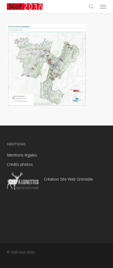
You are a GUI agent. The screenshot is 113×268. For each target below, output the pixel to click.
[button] (103, 6)
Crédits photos (20, 164)
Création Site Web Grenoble (68, 179)
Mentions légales (22, 155)
